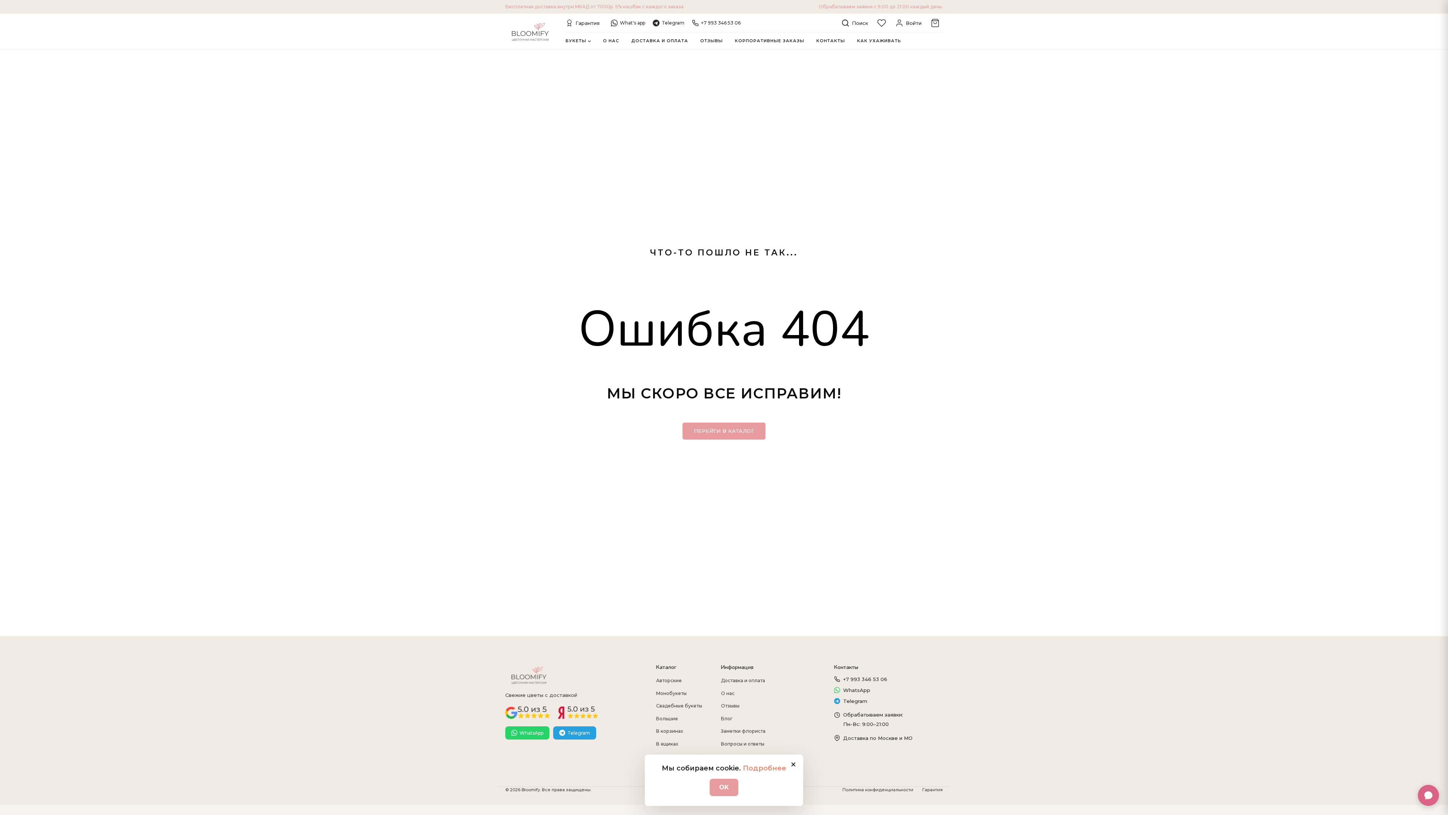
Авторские (669, 680)
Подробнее (764, 768)
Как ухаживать (879, 40)
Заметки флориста (743, 731)
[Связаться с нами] (1428, 795)
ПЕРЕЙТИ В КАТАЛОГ (724, 431)
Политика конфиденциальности (877, 789)
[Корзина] (935, 23)
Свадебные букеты (679, 706)
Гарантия (932, 789)
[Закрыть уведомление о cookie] (793, 764)
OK (724, 787)
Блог (727, 718)
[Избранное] (881, 23)
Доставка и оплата (659, 40)
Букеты (576, 40)
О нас (611, 40)
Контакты (830, 40)
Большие (667, 718)
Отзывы (711, 40)
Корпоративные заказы (769, 40)
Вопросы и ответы (742, 744)
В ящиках (667, 744)
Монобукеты (671, 693)
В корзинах (669, 731)
